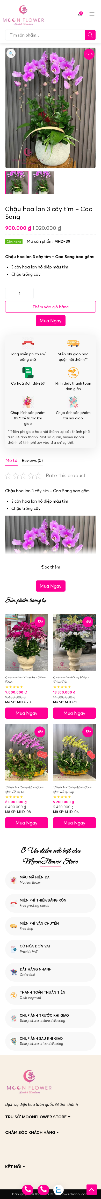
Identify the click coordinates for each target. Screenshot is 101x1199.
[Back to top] (91, 1189)
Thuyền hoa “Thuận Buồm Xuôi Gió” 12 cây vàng (72, 789)
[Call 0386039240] (43, 1190)
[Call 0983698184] (27, 1190)
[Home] (23, 14)
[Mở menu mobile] (92, 14)
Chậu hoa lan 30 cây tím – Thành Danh (25, 679)
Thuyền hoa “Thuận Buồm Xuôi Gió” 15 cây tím (24, 789)
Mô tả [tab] (11, 460)
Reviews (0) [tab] (32, 460)
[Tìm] (90, 35)
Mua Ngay (51, 321)
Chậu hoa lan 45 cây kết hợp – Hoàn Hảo (71, 679)
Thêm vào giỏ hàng (50, 306)
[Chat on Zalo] (58, 1190)
